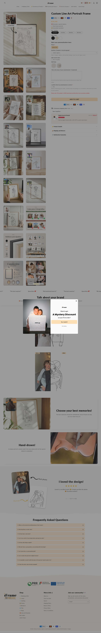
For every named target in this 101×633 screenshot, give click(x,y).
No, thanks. (64, 326)
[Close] (76, 301)
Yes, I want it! (64, 322)
